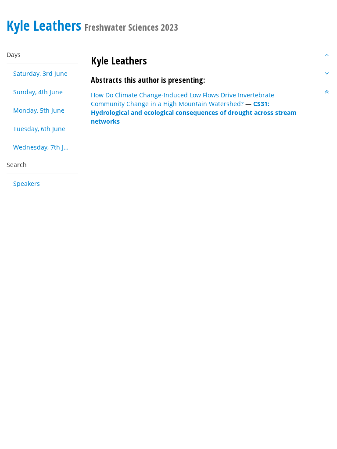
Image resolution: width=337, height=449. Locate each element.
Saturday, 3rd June (40, 73)
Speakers (26, 183)
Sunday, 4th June (38, 92)
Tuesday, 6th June (39, 129)
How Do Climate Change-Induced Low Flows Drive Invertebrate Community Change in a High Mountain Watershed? (182, 99)
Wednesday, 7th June (44, 147)
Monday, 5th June (39, 110)
